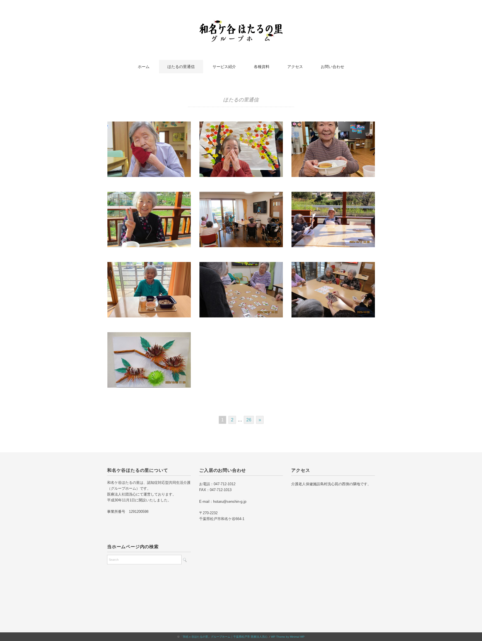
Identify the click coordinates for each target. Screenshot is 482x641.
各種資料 (261, 66)
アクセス (295, 66)
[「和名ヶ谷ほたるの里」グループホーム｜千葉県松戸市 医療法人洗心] (241, 23)
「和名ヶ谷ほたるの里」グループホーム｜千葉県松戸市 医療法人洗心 (223, 636)
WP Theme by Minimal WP (288, 636)
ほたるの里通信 (181, 66)
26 (248, 419)
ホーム (144, 66)
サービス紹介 (224, 66)
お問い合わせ (332, 66)
